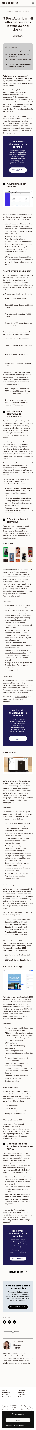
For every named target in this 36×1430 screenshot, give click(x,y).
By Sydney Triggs (18, 36)
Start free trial (18, 1258)
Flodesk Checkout (23, 635)
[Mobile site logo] (10, 3)
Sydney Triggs (17, 1346)
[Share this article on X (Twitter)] (4, 1323)
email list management (19, 244)
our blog (23, 653)
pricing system (27, 680)
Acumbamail (8, 215)
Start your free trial (18, 170)
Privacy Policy (27, 1410)
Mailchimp (7, 781)
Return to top (18, 1271)
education (8, 1332)
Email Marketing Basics (22, 11)
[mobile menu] (33, 3)
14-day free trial (21, 697)
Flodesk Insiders (14, 655)
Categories (10, 11)
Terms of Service (13, 1410)
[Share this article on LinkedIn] (14, 1323)
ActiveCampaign (9, 997)
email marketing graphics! (15, 620)
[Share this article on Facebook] (9, 1323)
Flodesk (6, 468)
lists (16, 1332)
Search (4, 1390)
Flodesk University (12, 653)
